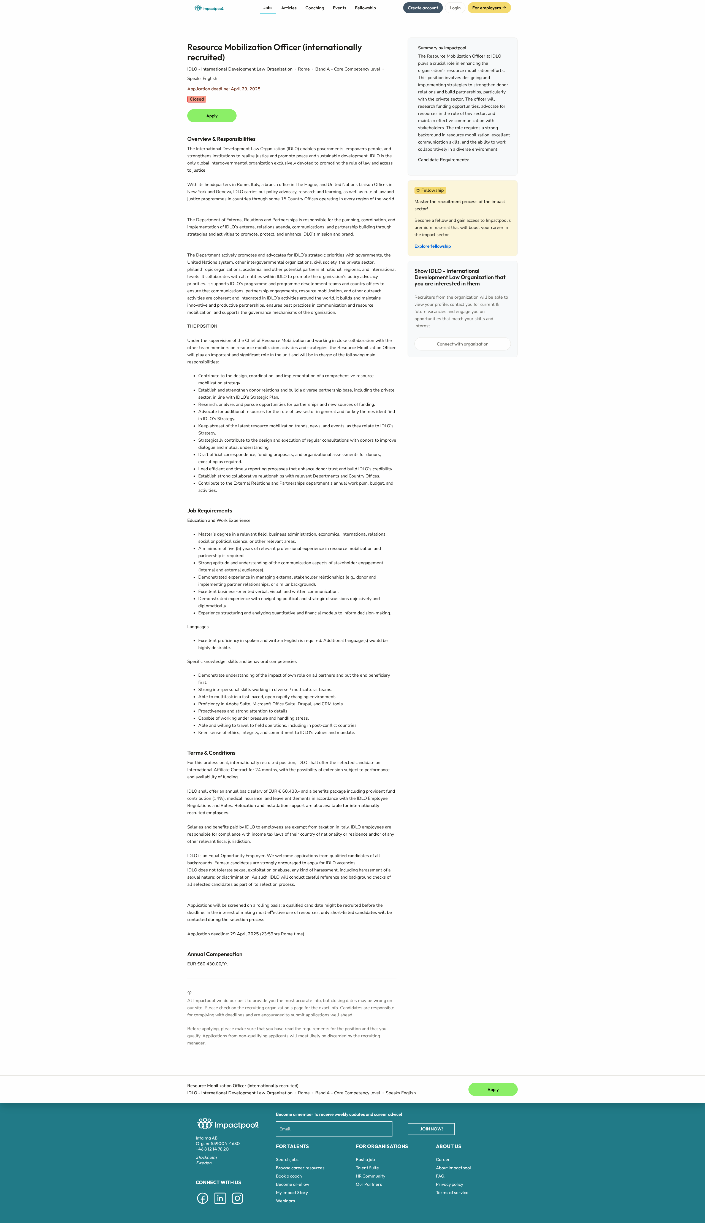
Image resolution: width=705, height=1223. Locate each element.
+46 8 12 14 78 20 (212, 1149)
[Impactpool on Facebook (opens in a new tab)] (203, 1205)
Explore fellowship (432, 246)
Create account (423, 7)
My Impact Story (292, 1192)
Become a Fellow (292, 1184)
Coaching (314, 7)
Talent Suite (367, 1167)
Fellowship (365, 7)
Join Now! (431, 1129)
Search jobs (287, 1159)
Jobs (267, 7)
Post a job (365, 1159)
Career (443, 1159)
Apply (212, 115)
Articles (289, 7)
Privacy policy (449, 1184)
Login (455, 7)
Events (339, 7)
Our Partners (369, 1184)
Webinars (285, 1200)
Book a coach (289, 1176)
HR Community (370, 1176)
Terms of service (452, 1192)
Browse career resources (300, 1167)
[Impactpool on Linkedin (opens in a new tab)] (220, 1205)
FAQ (440, 1176)
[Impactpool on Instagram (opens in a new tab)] (237, 1205)
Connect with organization (463, 344)
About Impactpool (453, 1167)
